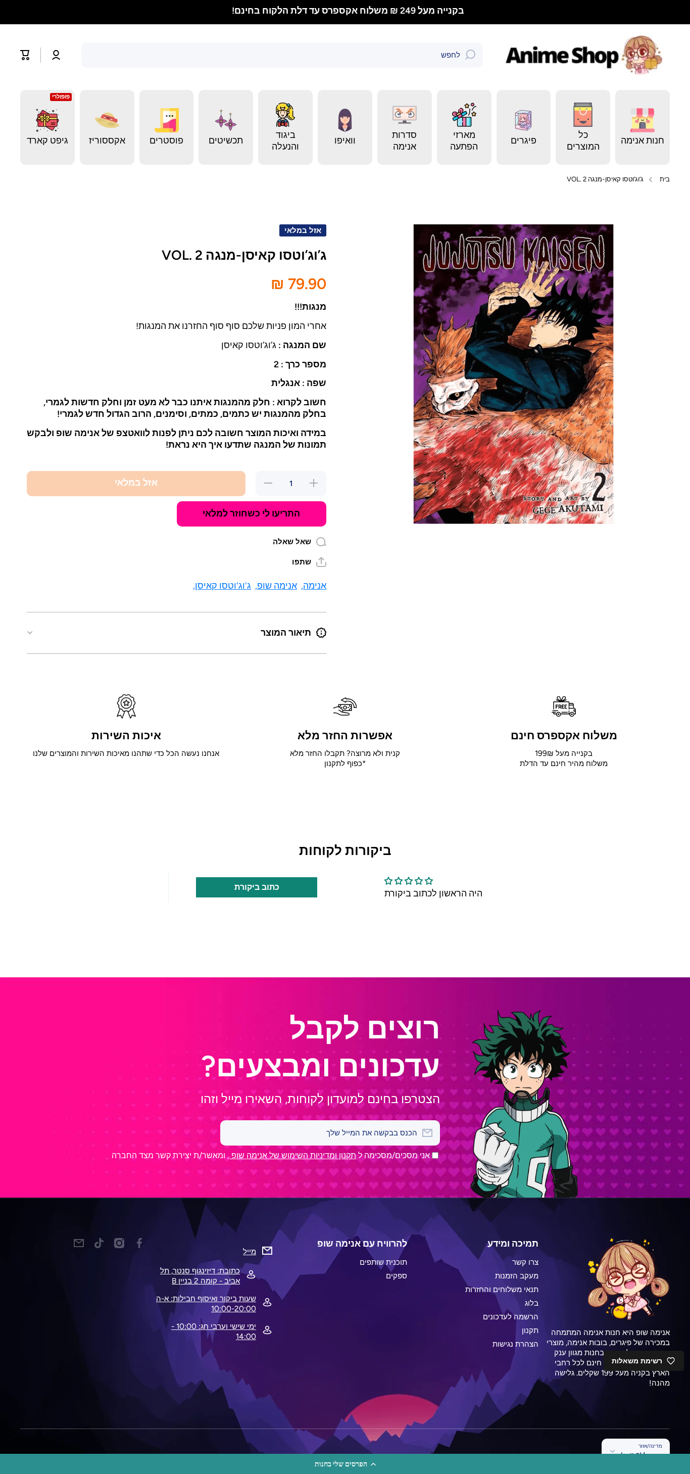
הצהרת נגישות (515, 1344)
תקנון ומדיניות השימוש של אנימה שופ (292, 1155)
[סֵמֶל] (586, 55)
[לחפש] (470, 55)
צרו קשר (525, 1262)
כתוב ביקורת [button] (256, 887)
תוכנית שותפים (383, 1262)
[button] (345, 1464)
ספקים (396, 1275)
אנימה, (313, 585)
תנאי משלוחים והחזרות (501, 1289)
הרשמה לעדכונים (510, 1316)
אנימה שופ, (276, 585)
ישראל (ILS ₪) (641, 1455)
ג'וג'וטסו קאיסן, (222, 585)
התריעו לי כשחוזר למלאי (251, 513)
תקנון (530, 1330)
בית (665, 179)
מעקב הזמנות (516, 1275)
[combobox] (282, 55)
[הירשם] (232, 1133)
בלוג (531, 1303)
